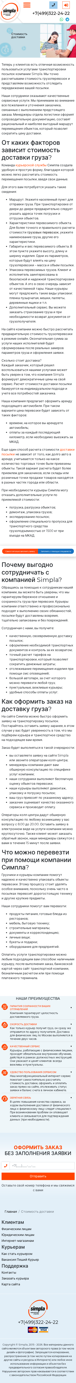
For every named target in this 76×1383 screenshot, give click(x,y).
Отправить (38, 1176)
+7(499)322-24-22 (51, 13)
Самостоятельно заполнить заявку (20, 551)
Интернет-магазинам (18, 1241)
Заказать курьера (15, 1278)
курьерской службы (31, 165)
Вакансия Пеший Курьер (20, 1259)
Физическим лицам (16, 1229)
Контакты (9, 1272)
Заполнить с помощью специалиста (56, 551)
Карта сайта (11, 1284)
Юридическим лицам (18, 1235)
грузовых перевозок (43, 232)
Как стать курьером (17, 1254)
